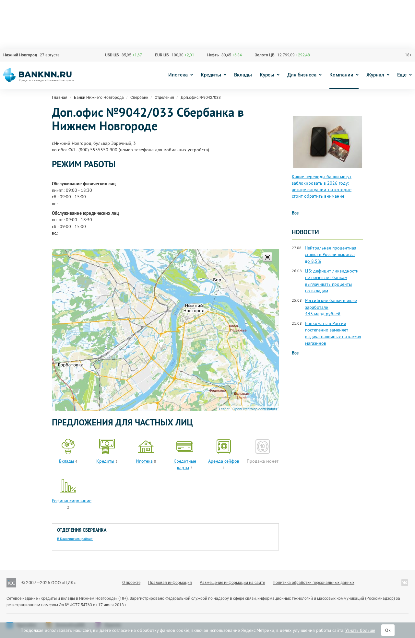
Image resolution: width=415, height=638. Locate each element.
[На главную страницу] (38, 75)
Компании (341, 75)
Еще (402, 75)
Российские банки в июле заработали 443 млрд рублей (331, 307)
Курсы (267, 75)
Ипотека (178, 75)
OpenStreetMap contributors (254, 408)
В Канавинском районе (75, 539)
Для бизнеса (301, 75)
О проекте (131, 582)
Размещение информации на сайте (232, 582)
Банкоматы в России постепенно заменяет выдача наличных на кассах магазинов (333, 333)
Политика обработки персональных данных (313, 582)
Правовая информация (170, 582)
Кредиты (211, 75)
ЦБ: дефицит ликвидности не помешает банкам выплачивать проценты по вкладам (332, 281)
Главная (59, 97)
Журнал (375, 75)
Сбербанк (139, 97)
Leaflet (224, 408)
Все (295, 213)
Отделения (164, 97)
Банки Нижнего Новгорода (99, 97)
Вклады (243, 75)
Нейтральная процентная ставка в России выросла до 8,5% (330, 254)
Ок (388, 630)
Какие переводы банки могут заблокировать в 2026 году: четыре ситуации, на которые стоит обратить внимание (321, 186)
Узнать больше (360, 630)
